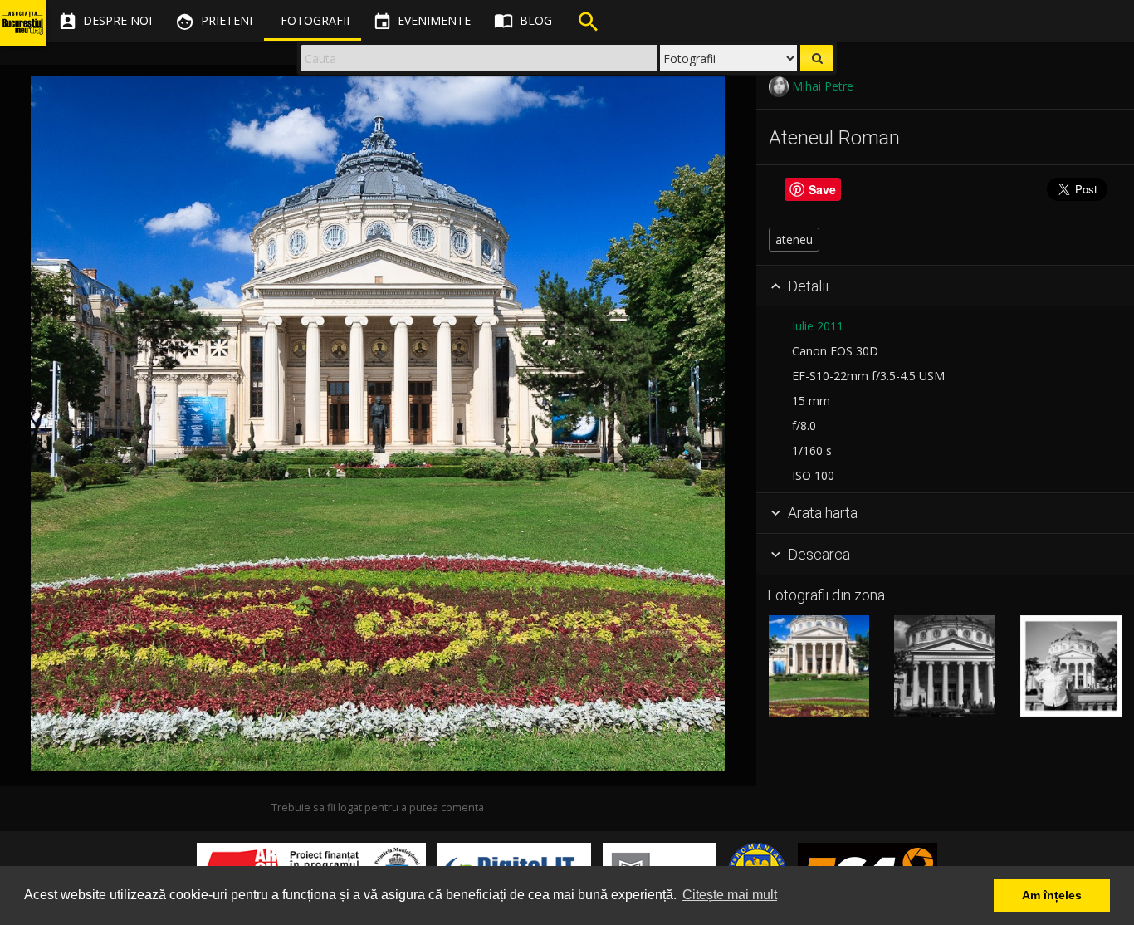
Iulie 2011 (817, 326)
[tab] (945, 286)
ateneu (794, 239)
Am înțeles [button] (1052, 895)
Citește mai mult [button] (729, 895)
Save (822, 189)
